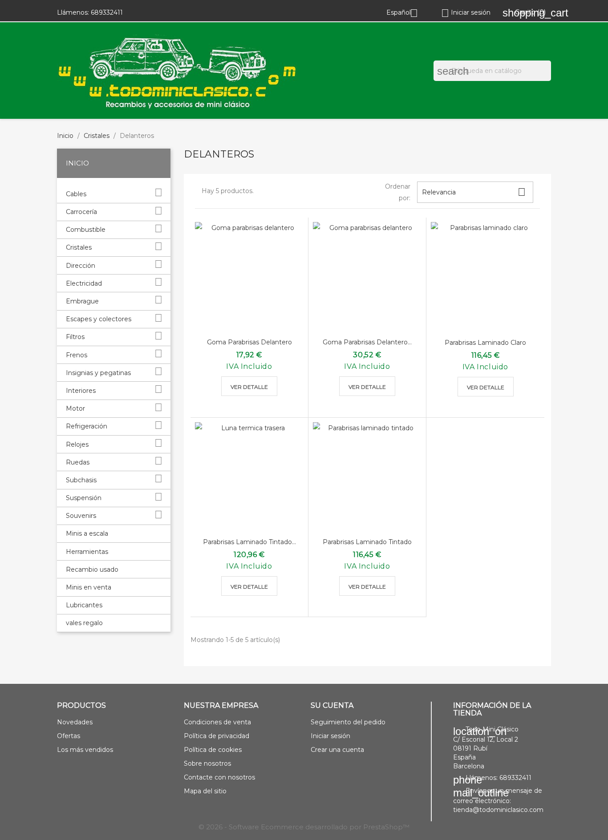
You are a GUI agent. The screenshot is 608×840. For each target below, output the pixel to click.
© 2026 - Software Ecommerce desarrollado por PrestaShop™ (304, 827)
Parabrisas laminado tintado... (249, 542)
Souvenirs (81, 516)
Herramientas (87, 552)
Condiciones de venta (217, 722)
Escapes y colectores (98, 319)
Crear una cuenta (337, 750)
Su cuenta (332, 705)
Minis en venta (88, 587)
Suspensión (83, 498)
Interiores (81, 391)
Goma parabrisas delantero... (367, 342)
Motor (75, 408)
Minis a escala (87, 533)
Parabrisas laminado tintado (367, 542)
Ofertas (68, 736)
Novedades (75, 722)
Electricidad (84, 283)
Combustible (85, 230)
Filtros (75, 337)
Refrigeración (86, 426)
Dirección (80, 266)
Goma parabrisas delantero (249, 342)
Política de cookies (213, 750)
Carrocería (81, 212)
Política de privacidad (216, 736)
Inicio (77, 163)
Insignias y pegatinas (98, 373)
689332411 (107, 12)
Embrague (82, 301)
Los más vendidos (85, 750)
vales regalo (84, 623)
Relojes (77, 444)
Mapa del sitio (205, 791)
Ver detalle (249, 387)
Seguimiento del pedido (348, 722)
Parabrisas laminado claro (485, 343)
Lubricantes (84, 605)
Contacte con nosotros (219, 777)
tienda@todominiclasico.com (498, 810)
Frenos (76, 355)
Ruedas (77, 462)
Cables (76, 194)
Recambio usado (92, 569)
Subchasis (81, 480)
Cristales (79, 247)
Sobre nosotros (207, 763)
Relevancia (474, 192)
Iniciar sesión (330, 736)
